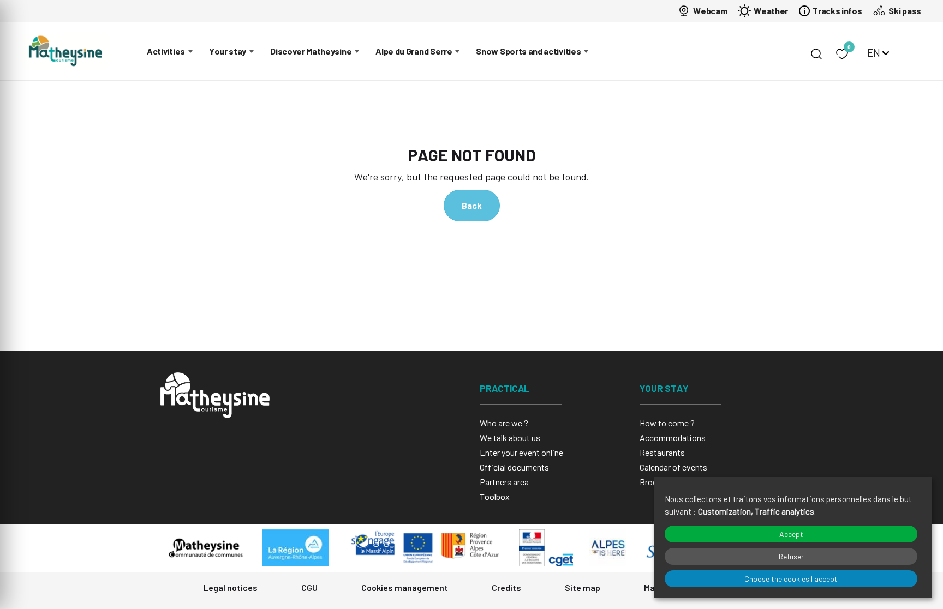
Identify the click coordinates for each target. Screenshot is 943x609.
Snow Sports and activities (528, 51)
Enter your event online (521, 452)
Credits (506, 587)
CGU (309, 587)
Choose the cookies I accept (791, 578)
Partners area (504, 482)
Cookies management (404, 587)
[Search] (816, 54)
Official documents (514, 467)
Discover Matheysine (310, 51)
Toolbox (495, 496)
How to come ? (667, 423)
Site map (582, 587)
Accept (791, 534)
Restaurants (662, 452)
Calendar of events (673, 467)
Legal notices (231, 587)
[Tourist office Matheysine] (65, 51)
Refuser (791, 556)
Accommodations (673, 437)
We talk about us (510, 437)
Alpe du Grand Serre (413, 51)
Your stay (227, 51)
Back (472, 205)
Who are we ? (504, 423)
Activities (166, 51)
